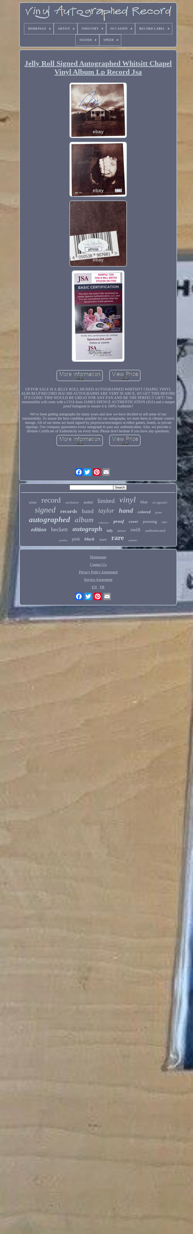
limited (106, 500)
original (160, 503)
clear (164, 522)
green (158, 512)
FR (102, 587)
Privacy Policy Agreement (98, 572)
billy (110, 530)
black (89, 538)
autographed (49, 519)
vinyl (127, 499)
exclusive (72, 502)
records (68, 511)
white (33, 502)
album (84, 520)
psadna (63, 540)
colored (144, 512)
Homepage (98, 557)
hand (126, 510)
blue (144, 502)
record (51, 500)
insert (103, 539)
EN (94, 587)
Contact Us (98, 565)
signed (45, 509)
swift (136, 529)
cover (133, 521)
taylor (106, 510)
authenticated (155, 530)
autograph (87, 528)
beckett (59, 529)
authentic (133, 540)
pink (76, 538)
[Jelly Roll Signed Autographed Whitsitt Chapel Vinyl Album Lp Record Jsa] (98, 111)
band (88, 511)
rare (117, 537)
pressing (150, 521)
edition (38, 529)
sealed (88, 502)
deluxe (121, 530)
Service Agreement (98, 580)
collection (103, 522)
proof (118, 521)
